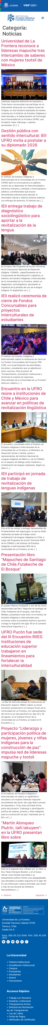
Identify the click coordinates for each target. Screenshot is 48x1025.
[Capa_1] (21, 17)
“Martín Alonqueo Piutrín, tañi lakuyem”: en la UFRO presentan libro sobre (21, 830)
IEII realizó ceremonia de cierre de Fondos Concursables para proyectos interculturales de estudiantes (24, 307)
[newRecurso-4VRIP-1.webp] (30, 5)
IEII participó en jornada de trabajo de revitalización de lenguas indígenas (23, 480)
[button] (43, 18)
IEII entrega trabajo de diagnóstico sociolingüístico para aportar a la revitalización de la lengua (21, 218)
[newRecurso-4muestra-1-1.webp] (10, 5)
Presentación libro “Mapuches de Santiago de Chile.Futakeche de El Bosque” (23, 561)
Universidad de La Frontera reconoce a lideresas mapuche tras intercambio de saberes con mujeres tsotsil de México (23, 53)
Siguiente (41, 895)
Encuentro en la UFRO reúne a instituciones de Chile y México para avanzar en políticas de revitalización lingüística (23, 398)
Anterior (6, 895)
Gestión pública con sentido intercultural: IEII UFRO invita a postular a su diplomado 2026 (24, 137)
